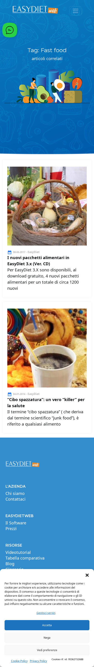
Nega (47, 638)
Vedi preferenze (47, 650)
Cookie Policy (19, 661)
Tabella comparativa (24, 558)
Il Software (15, 523)
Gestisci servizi (46, 613)
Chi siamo (15, 493)
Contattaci (15, 499)
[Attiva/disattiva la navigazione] (75, 10)
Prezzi (11, 528)
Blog (9, 563)
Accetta (47, 625)
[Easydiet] (35, 11)
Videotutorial (18, 552)
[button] (87, 574)
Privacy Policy (38, 661)
